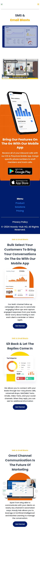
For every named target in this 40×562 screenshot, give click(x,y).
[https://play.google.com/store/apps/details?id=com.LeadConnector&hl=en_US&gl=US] (20, 171)
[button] (38, 4)
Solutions (20, 206)
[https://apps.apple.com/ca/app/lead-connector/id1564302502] (20, 182)
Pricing (20, 210)
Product (20, 203)
